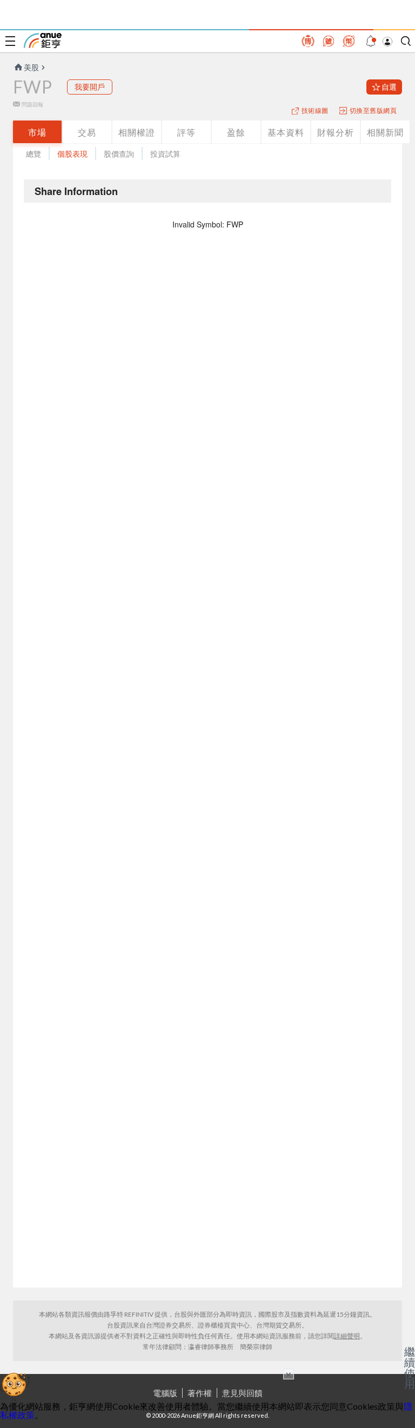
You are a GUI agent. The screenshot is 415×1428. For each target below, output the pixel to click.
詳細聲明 (347, 1336)
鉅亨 (43, 40)
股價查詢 (119, 153)
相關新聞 (385, 132)
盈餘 (236, 132)
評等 (186, 132)
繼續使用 (409, 1367)
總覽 (33, 153)
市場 (37, 132)
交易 (87, 132)
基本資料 (285, 132)
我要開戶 (90, 86)
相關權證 (136, 132)
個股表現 (72, 153)
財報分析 (335, 132)
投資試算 (165, 153)
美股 (31, 67)
